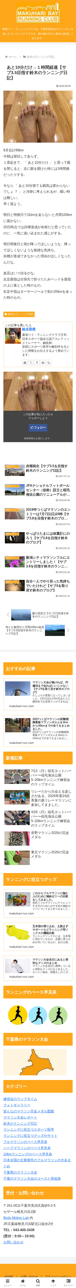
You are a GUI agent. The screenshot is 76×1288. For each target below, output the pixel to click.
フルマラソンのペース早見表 (25, 1142)
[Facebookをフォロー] (37, 362)
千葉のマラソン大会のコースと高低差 (32, 1178)
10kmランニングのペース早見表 (27, 1154)
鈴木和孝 (29, 329)
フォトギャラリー (16, 1105)
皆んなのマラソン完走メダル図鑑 (28, 1111)
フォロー (40, 427)
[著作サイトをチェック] (25, 362)
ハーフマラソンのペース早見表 (27, 1148)
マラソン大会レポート (20, 1117)
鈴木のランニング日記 (20, 314)
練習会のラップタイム (20, 1099)
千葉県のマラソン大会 (20, 1172)
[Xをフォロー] (31, 362)
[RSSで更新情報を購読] (49, 362)
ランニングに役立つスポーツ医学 (28, 1129)
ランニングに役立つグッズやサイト (30, 1136)
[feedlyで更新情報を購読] (43, 362)
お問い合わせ (13, 1242)
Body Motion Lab (16, 1218)
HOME (9, 1276)
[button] (68, 809)
